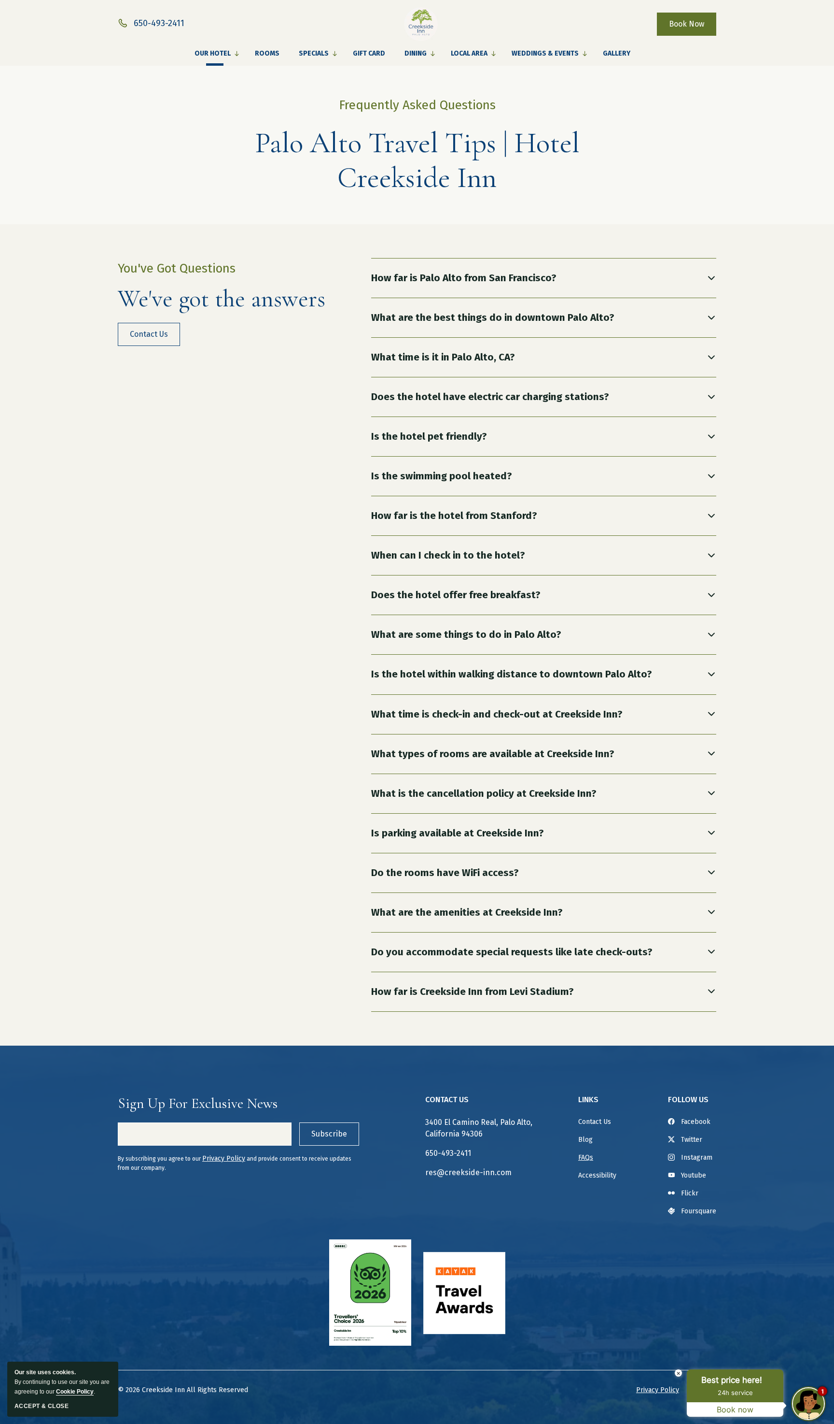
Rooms (267, 53)
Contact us (154, 338)
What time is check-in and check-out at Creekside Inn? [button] (497, 714)
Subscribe (329, 1133)
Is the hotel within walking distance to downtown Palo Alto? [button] (511, 674)
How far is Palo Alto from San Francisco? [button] (463, 278)
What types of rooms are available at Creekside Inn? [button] (492, 754)
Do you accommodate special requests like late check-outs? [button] (512, 952)
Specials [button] (314, 53)
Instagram (696, 1157)
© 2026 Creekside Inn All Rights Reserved (183, 1390)
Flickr (689, 1193)
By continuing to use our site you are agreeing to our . (62, 1382)
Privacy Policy (223, 1158)
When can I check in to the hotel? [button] (448, 555)
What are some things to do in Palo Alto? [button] (466, 634)
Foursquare (698, 1211)
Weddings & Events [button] (545, 53)
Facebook (695, 1122)
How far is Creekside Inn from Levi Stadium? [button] (472, 991)
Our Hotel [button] (213, 53)
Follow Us (688, 1099)
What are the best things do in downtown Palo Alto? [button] (492, 317)
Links (588, 1099)
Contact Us (447, 1099)
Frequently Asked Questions (417, 105)
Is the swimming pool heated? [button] (441, 476)
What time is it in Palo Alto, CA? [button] (443, 357)
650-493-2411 (448, 1153)
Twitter (691, 1140)
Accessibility (597, 1175)
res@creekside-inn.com (468, 1172)
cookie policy (75, 1391)
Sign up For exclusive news (198, 1103)
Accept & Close (41, 1406)
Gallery (616, 53)
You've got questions (177, 268)
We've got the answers (221, 298)
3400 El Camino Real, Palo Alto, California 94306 (478, 1128)
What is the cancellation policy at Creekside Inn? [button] (484, 793)
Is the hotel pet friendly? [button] (429, 436)
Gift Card (369, 53)
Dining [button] (415, 53)
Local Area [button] (469, 53)
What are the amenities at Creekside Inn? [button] (467, 912)
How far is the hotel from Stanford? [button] (454, 515)
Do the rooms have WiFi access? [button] (445, 872)
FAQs (585, 1157)
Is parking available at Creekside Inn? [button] (457, 833)
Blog (585, 1140)
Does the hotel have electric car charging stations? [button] (490, 397)
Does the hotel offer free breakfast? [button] (456, 595)
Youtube (693, 1175)
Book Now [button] (686, 24)
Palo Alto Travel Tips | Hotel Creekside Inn (417, 160)
